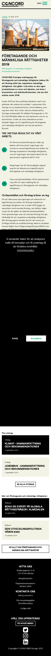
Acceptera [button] (36, 338)
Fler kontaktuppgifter (25, 600)
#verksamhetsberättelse (11, 71)
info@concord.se (25, 595)
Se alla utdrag (25, 484)
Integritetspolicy (25, 578)
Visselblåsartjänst (25, 603)
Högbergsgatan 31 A (25, 570)
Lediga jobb (25, 608)
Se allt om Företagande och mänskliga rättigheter (25, 549)
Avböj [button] (15, 338)
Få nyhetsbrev (25, 623)
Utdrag (4, 17)
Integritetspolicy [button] (25, 250)
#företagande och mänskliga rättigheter (17, 69)
